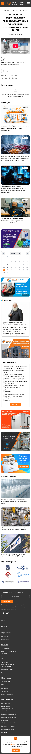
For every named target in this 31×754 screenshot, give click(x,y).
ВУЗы (3, 685)
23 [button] (4, 270)
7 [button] (23, 261)
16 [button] (4, 267)
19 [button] (15, 267)
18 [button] (11, 267)
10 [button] (7, 264)
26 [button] (15, 270)
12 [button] (15, 264)
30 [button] (4, 273)
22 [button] (27, 267)
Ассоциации (5, 681)
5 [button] (15, 261)
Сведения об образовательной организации (7, 709)
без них (12, 744)
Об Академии (6, 703)
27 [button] (19, 270)
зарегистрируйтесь (17, 94)
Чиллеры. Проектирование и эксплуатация (7, 664)
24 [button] (7, 270)
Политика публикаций (9, 717)
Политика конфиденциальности (8, 722)
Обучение (4, 644)
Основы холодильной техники (8, 652)
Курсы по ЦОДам (7, 669)
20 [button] (19, 267)
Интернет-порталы (7, 695)
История (25, 138)
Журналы (4, 691)
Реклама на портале (8, 726)
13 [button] (19, 264)
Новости (25, 107)
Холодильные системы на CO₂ (10, 658)
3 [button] (7, 261)
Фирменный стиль (7, 729)
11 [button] (11, 264)
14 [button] (23, 264)
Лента (3, 620)
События (4, 626)
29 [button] (27, 270)
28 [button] (23, 270)
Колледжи (4, 688)
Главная (6, 10)
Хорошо (15, 750)
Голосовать (15, 404)
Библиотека (5, 636)
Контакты (4, 733)
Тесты (3, 673)
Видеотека (23, 10)
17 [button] (7, 267)
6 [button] (19, 261)
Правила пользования (9, 714)
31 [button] (7, 273)
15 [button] (27, 264)
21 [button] (23, 267)
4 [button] (11, 261)
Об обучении (5, 648)
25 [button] (11, 270)
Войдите (5, 94)
